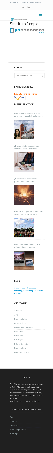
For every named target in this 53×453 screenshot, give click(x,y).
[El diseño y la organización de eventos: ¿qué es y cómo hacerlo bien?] (24, 227)
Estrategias (18, 340)
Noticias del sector (21, 344)
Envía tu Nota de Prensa (25, 94)
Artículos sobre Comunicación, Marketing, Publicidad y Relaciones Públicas (28, 290)
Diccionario (14, 2)
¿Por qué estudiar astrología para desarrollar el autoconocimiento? (26, 147)
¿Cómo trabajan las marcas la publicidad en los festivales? (25, 180)
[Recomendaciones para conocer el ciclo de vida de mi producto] (24, 260)
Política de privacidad (18, 430)
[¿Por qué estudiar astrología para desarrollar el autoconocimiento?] (24, 162)
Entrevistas (18, 336)
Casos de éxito (19, 323)
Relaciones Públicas (21, 352)
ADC (16, 315)
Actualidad (18, 311)
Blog (11, 417)
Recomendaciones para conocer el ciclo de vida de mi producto (27, 245)
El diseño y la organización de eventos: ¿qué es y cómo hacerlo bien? (29, 213)
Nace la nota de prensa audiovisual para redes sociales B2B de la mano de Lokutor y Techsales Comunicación (29, 114)
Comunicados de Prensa (23, 327)
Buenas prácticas (20, 319)
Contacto (13, 421)
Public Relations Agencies (31, 2)
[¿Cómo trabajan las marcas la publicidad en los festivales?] (24, 195)
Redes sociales (20, 348)
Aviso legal (14, 434)
